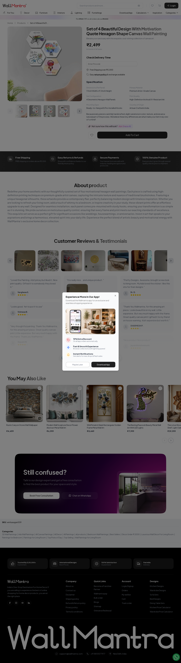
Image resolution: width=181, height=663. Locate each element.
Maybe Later (77, 364)
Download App (103, 364)
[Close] (115, 296)
